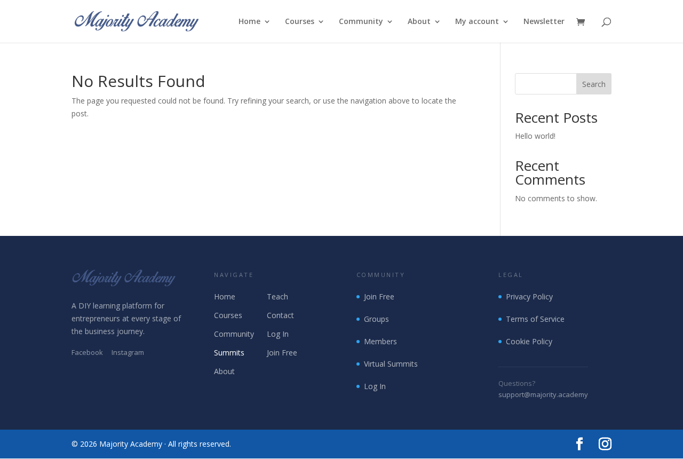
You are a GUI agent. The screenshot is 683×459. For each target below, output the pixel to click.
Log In (278, 334)
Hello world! (535, 136)
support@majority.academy (543, 394)
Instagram (128, 352)
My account (477, 22)
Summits (229, 352)
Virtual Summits (391, 364)
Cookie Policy (529, 341)
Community (361, 22)
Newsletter (544, 22)
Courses (299, 22)
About (419, 22)
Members (380, 341)
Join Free (282, 352)
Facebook (87, 352)
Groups (376, 319)
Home (249, 22)
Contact (280, 315)
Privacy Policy (529, 296)
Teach (277, 296)
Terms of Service (535, 319)
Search (594, 84)
